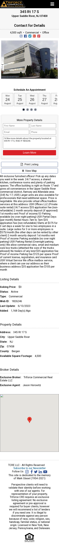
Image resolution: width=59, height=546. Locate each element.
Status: (4, 291)
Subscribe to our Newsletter (29, 468)
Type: (3, 296)
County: (4, 351)
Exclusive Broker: (10, 377)
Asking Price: (8, 286)
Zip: (2, 346)
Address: (5, 332)
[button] (29, 152)
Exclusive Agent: (10, 385)
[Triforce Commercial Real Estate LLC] (17, 4)
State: (3, 341)
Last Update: (8, 306)
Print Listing (31, 164)
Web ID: (4, 301)
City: (2, 337)
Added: (4, 310)
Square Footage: (22, 356)
